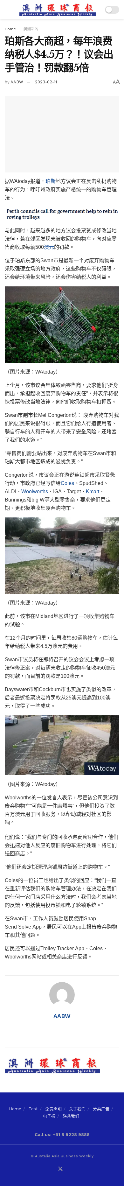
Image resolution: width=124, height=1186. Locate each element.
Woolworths (34, 491)
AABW (16, 82)
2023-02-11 (46, 82)
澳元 (49, 247)
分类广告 (101, 1108)
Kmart (92, 491)
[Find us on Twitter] (60, 1169)
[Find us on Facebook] (45, 1169)
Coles (67, 483)
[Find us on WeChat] (52, 1169)
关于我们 (77, 1108)
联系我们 (71, 1116)
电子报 (49, 1116)
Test (33, 1108)
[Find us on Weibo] (76, 1169)
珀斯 (50, 181)
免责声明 (53, 1108)
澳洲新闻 (30, 29)
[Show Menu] (7, 9)
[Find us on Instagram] (68, 1169)
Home (10, 29)
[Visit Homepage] (57, 9)
